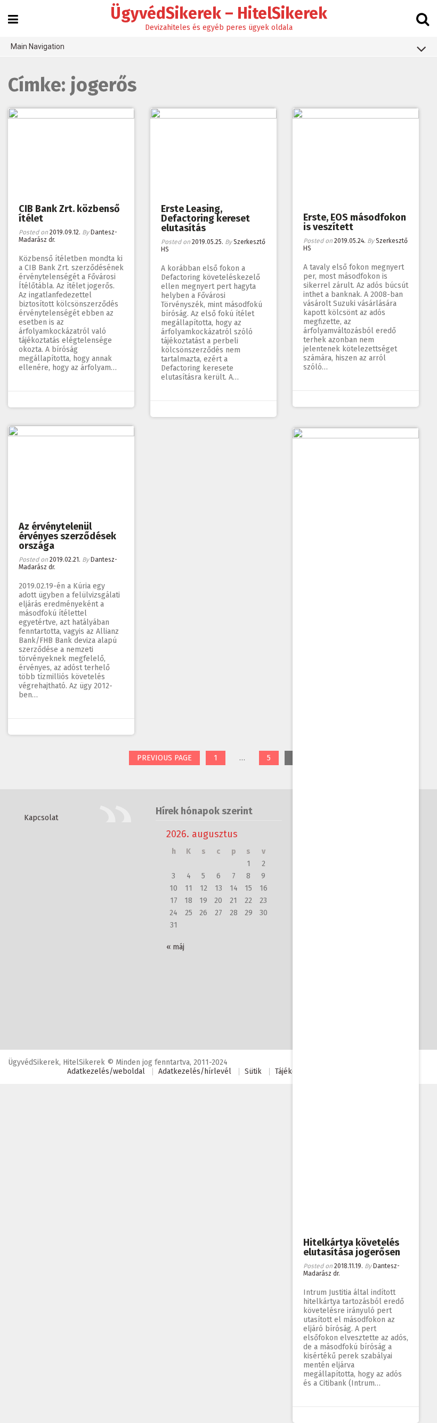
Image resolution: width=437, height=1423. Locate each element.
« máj (175, 947)
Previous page (164, 757)
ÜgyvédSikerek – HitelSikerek (218, 13)
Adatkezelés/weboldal (106, 1071)
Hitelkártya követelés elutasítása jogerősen (351, 1247)
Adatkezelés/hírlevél (194, 1071)
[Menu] (13, 19)
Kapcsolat (41, 817)
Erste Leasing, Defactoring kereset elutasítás (205, 218)
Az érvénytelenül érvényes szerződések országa (67, 536)
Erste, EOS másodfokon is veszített (354, 222)
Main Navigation (37, 46)
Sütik (253, 1071)
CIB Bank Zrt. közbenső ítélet (69, 213)
